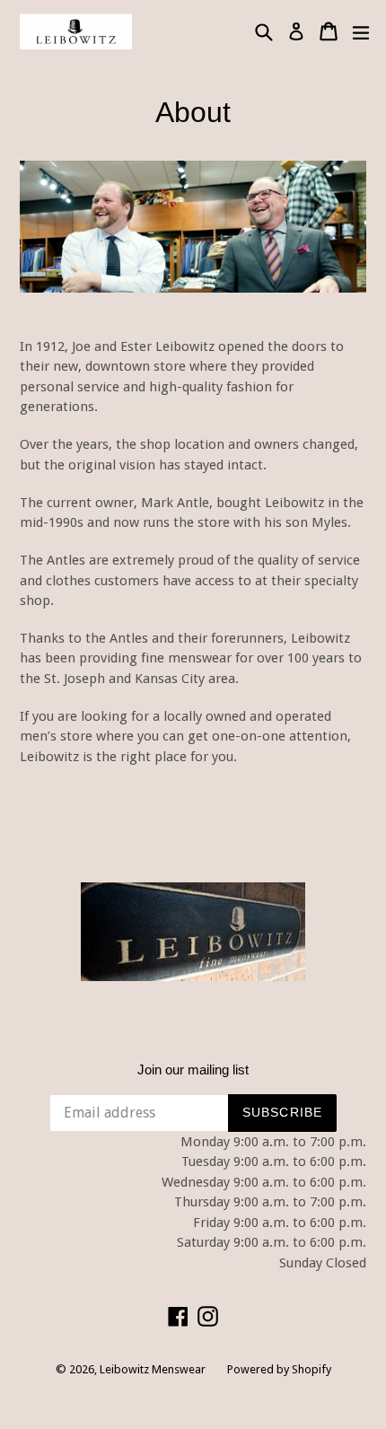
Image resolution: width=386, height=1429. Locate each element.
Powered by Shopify (279, 1369)
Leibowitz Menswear (153, 1369)
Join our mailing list (193, 1069)
